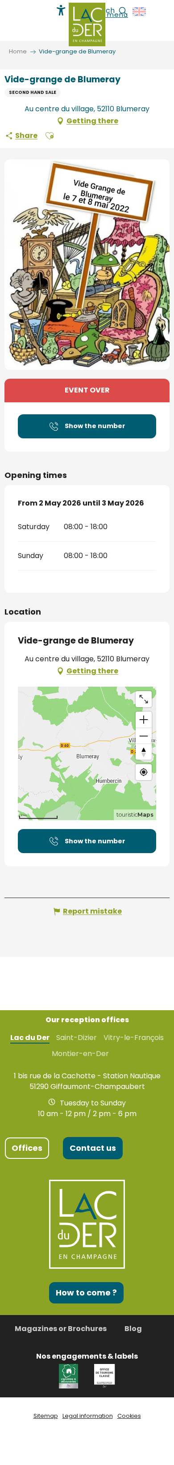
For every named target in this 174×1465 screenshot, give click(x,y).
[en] (140, 11)
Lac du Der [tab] (30, 1037)
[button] (140, 11)
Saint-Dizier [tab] (76, 1037)
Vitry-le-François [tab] (134, 1037)
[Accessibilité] (61, 10)
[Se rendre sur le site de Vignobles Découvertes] (70, 1376)
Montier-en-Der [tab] (80, 1053)
